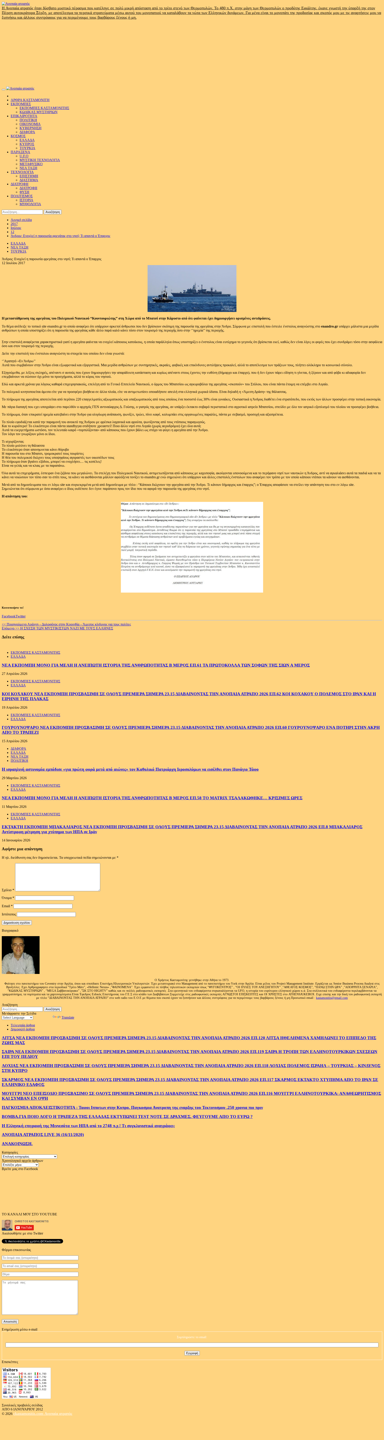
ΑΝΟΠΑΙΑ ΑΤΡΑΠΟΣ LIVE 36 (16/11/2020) (43, 1134)
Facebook (9, 616)
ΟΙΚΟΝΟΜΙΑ (30, 124)
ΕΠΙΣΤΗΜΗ (29, 176)
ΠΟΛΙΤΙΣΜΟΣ (22, 196)
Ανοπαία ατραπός (58, 1413)
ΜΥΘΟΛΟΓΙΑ (30, 204)
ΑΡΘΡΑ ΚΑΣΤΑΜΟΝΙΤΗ (30, 100)
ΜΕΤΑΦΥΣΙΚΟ (31, 164)
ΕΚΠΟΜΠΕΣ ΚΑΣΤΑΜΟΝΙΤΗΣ (44, 108)
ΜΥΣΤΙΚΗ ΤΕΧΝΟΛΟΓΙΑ (40, 160)
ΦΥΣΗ (24, 192)
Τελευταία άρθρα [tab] (23, 1025)
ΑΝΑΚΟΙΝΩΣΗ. (17, 1143)
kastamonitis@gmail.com (332, 998)
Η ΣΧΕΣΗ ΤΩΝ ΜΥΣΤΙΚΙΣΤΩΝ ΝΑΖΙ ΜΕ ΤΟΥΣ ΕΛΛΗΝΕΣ (57, 628)
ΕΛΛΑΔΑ (27, 140)
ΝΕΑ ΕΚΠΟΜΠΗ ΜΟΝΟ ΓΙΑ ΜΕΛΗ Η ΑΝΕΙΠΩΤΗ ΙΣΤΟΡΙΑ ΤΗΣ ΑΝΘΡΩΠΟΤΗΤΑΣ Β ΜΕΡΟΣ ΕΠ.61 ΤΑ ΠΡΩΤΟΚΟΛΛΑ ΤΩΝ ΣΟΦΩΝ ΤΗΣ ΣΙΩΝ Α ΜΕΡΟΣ (156, 665)
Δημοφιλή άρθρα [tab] (23, 1029)
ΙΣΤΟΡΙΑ (26, 200)
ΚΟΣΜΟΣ (18, 136)
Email (7, 906)
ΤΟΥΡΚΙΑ (27, 148)
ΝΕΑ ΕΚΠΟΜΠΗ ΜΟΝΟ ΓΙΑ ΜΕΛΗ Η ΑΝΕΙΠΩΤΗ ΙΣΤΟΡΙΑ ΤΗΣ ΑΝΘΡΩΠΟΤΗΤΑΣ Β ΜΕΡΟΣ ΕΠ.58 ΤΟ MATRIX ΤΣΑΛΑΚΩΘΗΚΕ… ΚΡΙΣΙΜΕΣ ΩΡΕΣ (152, 798)
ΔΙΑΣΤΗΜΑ (29, 180)
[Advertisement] (192, 53)
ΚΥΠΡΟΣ (27, 144)
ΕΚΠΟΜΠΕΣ (21, 104)
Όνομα (8, 898)
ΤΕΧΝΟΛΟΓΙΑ (22, 172)
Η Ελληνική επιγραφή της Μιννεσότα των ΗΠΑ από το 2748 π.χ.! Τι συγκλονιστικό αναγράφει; (88, 1125)
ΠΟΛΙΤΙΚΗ (28, 120)
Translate (68, 1017)
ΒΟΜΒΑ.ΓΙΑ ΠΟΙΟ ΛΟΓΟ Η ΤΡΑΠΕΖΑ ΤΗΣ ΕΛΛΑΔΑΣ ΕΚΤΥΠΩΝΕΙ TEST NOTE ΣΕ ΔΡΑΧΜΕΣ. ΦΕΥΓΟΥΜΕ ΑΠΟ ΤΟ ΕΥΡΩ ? (127, 1116)
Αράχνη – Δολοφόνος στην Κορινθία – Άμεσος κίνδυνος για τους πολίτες (66, 624)
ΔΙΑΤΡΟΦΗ (19, 184)
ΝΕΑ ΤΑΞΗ (28, 168)
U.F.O (24, 156)
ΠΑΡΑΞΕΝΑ (20, 152)
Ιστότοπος (9, 914)
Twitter (21, 616)
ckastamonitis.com (28, 1413)
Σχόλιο (8, 890)
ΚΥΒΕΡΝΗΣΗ (31, 128)
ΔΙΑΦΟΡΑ (27, 132)
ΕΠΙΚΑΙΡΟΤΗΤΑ (24, 116)
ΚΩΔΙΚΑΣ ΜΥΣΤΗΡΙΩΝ (39, 112)
